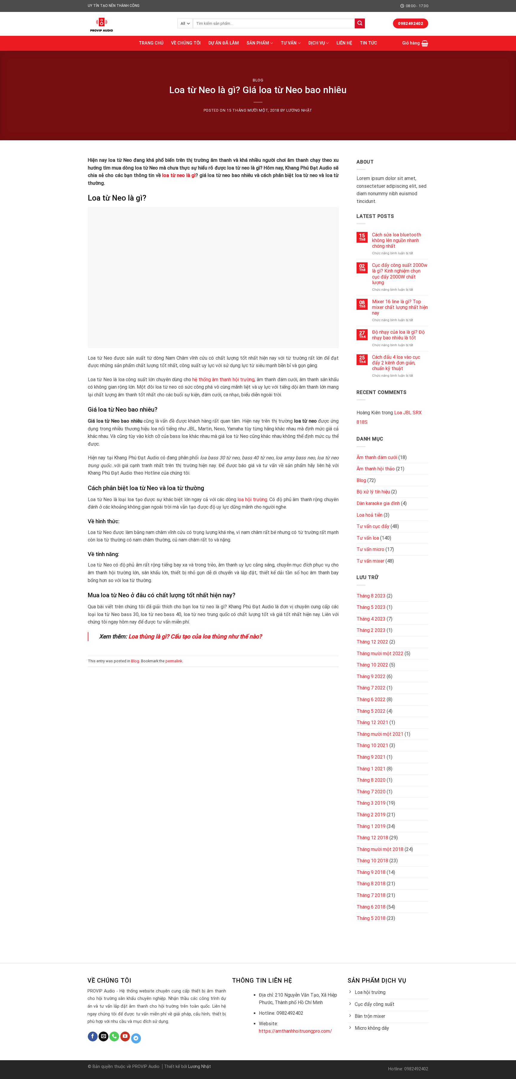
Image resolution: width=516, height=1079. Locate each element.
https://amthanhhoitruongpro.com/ (295, 1031)
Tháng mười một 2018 (380, 849)
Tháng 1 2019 (371, 826)
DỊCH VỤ (316, 43)
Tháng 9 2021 (371, 757)
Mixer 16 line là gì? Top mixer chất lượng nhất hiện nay (400, 307)
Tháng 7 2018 (371, 895)
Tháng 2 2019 (371, 815)
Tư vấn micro (370, 549)
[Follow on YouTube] (125, 1037)
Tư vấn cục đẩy (373, 526)
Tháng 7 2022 (371, 688)
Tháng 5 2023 (371, 607)
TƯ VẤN (289, 43)
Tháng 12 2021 (372, 722)
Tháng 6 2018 (371, 907)
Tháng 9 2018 (371, 872)
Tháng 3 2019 (371, 803)
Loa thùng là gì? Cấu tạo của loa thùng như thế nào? (195, 636)
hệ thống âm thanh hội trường (223, 379)
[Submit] (360, 24)
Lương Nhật (299, 110)
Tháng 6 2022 (371, 699)
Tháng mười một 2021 (380, 734)
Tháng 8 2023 (371, 596)
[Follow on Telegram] (136, 1038)
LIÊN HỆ (344, 43)
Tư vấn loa (368, 538)
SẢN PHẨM (258, 43)
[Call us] (114, 1037)
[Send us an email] (103, 1037)
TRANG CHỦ (151, 43)
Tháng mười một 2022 (380, 653)
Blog (258, 80)
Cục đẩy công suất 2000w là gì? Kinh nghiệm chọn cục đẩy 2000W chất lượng (399, 273)
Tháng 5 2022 (371, 711)
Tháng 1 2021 (371, 769)
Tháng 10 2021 (372, 745)
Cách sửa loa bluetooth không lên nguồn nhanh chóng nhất (396, 240)
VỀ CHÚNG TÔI (186, 43)
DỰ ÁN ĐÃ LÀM (223, 43)
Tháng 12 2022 (372, 642)
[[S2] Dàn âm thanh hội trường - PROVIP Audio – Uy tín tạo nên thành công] (128, 24)
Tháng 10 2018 (372, 860)
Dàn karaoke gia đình (378, 503)
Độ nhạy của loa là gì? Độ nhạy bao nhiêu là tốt (398, 335)
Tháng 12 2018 (372, 838)
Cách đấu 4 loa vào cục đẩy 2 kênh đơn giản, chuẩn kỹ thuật (396, 362)
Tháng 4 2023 (371, 619)
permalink (173, 661)
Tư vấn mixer (370, 561)
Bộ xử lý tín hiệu (373, 492)
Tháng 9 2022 (371, 676)
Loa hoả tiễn (370, 515)
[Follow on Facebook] (93, 1037)
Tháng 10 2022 (372, 665)
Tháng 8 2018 (371, 883)
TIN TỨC (368, 43)
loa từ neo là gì (179, 175)
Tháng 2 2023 (371, 630)
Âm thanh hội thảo (376, 469)
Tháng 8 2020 (371, 780)
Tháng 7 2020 (371, 792)
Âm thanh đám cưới (377, 457)
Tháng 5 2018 (371, 918)
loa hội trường (252, 499)
